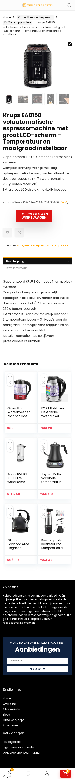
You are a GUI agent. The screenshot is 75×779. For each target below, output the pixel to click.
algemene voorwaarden (19, 747)
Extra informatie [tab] (17, 268)
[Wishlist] (28, 773)
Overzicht (9, 704)
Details (63, 202)
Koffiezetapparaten (17, 22)
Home (7, 17)
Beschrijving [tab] (15, 261)
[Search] (69, 5)
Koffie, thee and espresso (35, 17)
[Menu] (4, 5)
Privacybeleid (12, 742)
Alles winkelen (12, 709)
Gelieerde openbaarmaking (21, 753)
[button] (70, 44)
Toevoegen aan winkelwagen (34, 215)
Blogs (6, 715)
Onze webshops (13, 720)
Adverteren (10, 725)
